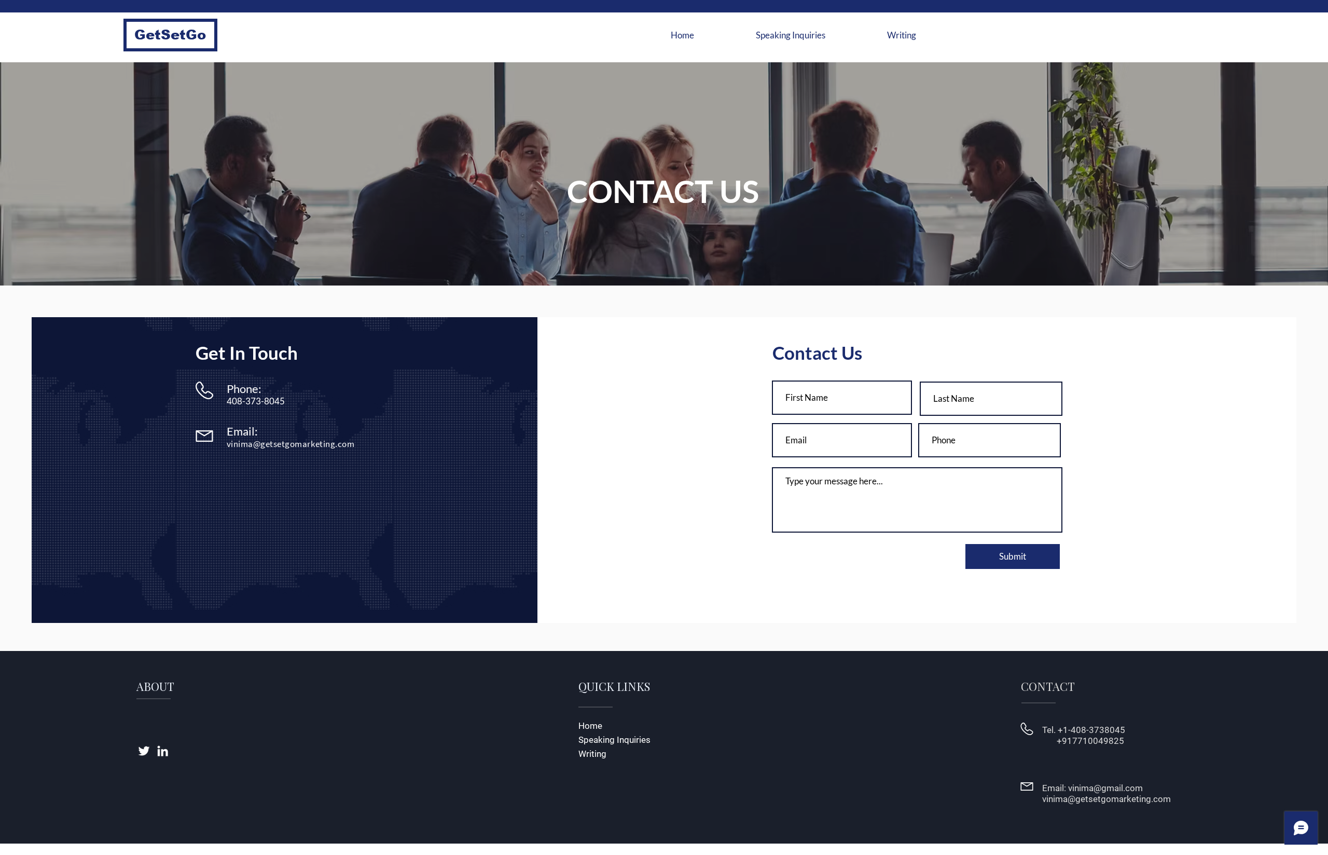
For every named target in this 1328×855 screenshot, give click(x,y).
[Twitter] (143, 750)
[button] (170, 35)
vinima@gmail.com (1105, 788)
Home (590, 726)
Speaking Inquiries (614, 740)
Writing (592, 754)
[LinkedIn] (162, 750)
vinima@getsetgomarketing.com (290, 444)
